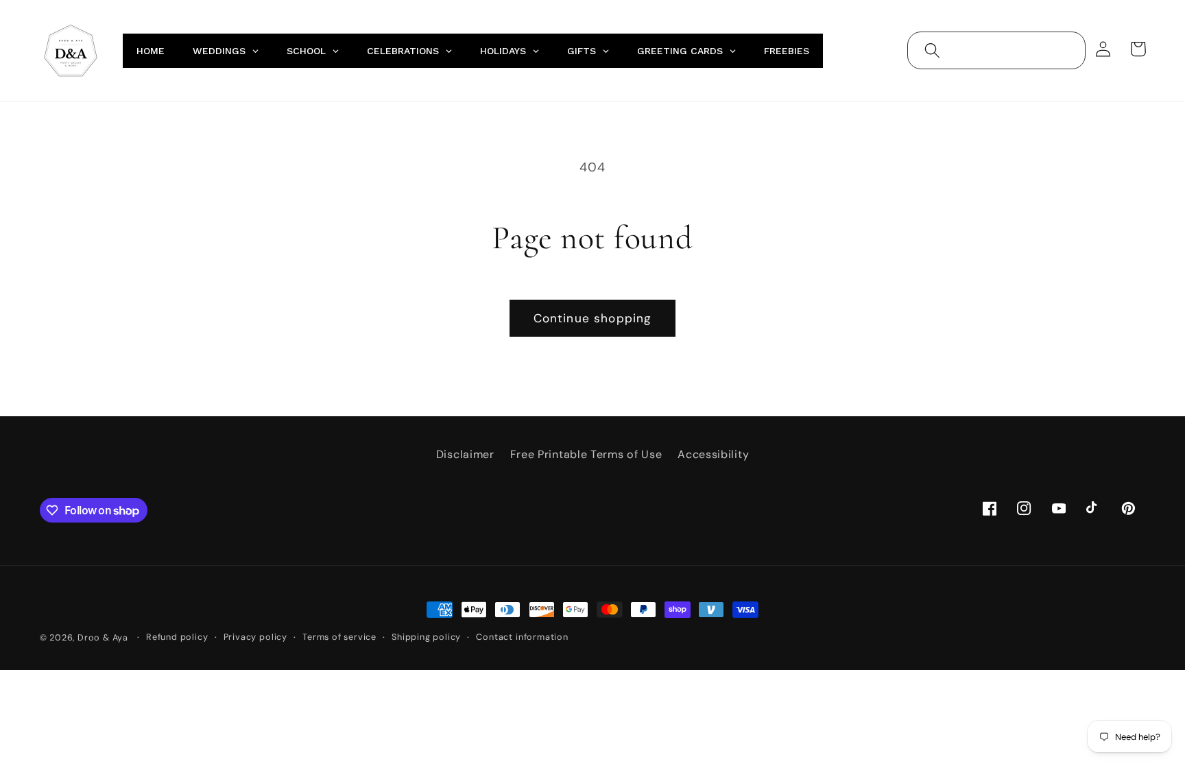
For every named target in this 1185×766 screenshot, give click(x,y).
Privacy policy (255, 637)
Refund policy (177, 637)
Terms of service (339, 637)
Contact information (522, 637)
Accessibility (713, 454)
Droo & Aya (104, 637)
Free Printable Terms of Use (586, 454)
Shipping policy (426, 637)
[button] (932, 50)
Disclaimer (465, 454)
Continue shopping (593, 318)
